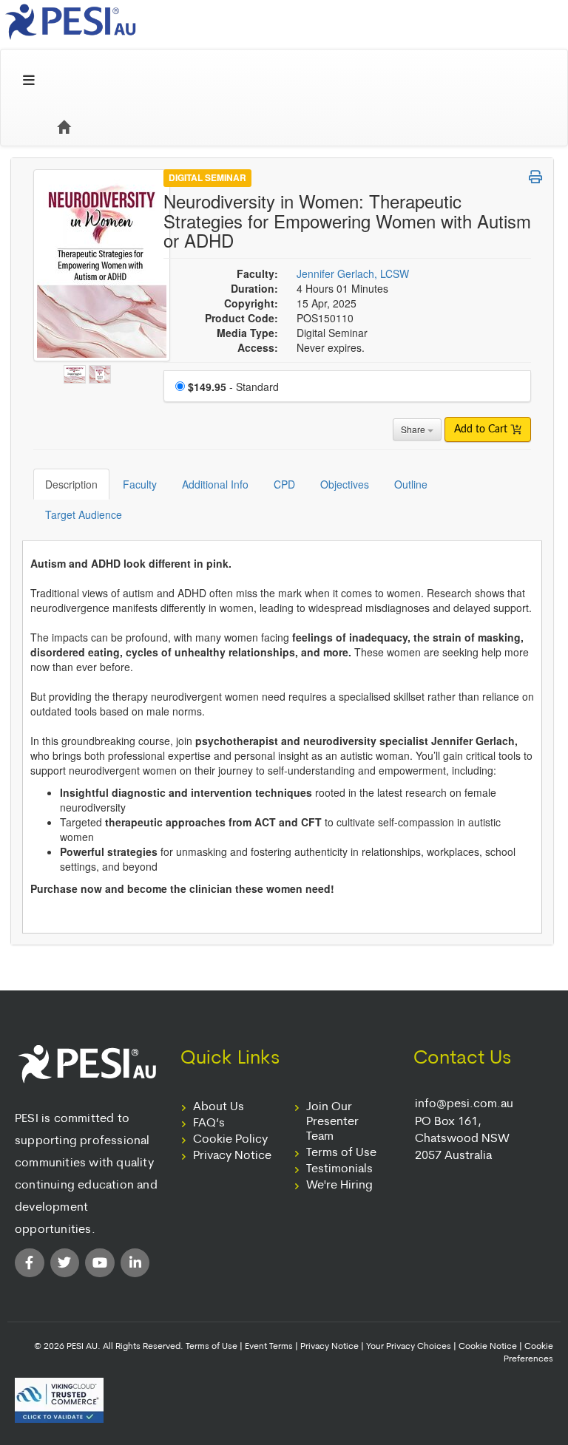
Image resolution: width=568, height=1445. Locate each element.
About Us (218, 1107)
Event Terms (269, 1346)
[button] (535, 176)
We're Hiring (339, 1185)
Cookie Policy (230, 1140)
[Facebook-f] (29, 1263)
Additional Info (215, 484)
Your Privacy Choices (408, 1346)
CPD (284, 484)
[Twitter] (65, 1263)
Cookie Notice (488, 1346)
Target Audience (83, 514)
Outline (410, 484)
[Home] (63, 127)
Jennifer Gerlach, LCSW (353, 273)
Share (414, 429)
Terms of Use (341, 1153)
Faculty (140, 484)
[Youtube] (100, 1263)
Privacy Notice (232, 1156)
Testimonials (339, 1169)
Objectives (344, 484)
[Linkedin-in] (135, 1263)
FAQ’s (209, 1123)
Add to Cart (482, 429)
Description (71, 484)
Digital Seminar (207, 177)
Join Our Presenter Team (332, 1122)
